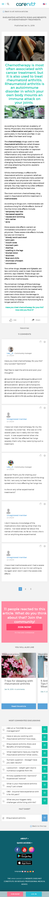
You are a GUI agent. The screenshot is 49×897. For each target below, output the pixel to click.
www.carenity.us (18, 878)
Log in (34, 894)
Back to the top (39, 826)
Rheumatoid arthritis (16, 818)
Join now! (24, 627)
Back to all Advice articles (16, 11)
